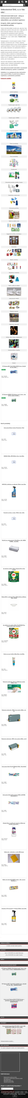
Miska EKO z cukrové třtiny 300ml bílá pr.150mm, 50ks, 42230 (14, 597)
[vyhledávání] (22, 2)
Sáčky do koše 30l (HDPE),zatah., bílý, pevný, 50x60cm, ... (13, 880)
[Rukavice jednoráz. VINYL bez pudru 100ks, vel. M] (13, 718)
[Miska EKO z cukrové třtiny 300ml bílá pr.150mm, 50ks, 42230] (13, 605)
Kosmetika (13, 246)
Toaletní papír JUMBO (14, 117)
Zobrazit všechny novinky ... (7, 1041)
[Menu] (2, 2)
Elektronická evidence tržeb (10, 1077)
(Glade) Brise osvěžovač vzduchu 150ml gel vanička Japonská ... (14, 824)
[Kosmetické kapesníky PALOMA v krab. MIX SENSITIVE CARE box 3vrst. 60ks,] (14, 1033)
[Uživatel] (19, 2)
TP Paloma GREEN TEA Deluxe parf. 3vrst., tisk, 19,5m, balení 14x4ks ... (14, 395)
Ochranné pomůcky (14, 208)
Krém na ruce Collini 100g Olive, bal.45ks (14, 654)
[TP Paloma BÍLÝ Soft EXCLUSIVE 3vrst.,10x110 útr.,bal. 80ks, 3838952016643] (13, 371)
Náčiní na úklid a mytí (14, 221)
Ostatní (14, 363)
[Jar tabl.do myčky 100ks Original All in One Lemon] (13, 576)
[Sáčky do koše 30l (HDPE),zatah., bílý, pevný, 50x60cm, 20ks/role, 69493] (13, 887)
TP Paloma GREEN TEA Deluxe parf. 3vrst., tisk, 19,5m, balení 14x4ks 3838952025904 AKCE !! (13, 969)
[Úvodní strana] (5, 2)
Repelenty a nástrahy (14, 272)
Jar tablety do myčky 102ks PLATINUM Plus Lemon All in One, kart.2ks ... (14, 626)
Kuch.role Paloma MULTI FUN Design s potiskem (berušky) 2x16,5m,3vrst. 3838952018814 (14, 1000)
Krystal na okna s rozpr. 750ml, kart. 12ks (14, 512)
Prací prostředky (14, 156)
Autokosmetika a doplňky (14, 350)
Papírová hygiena (14, 130)
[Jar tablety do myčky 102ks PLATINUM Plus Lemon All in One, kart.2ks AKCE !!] (13, 633)
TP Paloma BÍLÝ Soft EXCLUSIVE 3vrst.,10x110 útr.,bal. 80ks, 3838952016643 (14, 984)
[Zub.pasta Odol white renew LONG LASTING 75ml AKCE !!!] (13, 803)
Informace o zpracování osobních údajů (13, 1078)
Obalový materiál (14, 311)
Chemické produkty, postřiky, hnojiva (14, 182)
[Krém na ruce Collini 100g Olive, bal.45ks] (13, 661)
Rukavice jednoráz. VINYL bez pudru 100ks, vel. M (14, 711)
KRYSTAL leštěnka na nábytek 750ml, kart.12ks (14, 484)
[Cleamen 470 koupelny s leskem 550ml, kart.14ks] (13, 916)
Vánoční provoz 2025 (9, 1082)
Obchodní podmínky (8, 1080)
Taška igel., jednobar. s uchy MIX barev (14, 852)
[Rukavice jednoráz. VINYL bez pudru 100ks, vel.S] (13, 746)
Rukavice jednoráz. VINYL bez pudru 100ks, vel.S (14, 738)
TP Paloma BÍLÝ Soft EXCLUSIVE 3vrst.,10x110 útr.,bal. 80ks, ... (14, 367)
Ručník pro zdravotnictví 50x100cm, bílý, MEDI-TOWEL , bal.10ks (14, 541)
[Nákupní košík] (26, 2)
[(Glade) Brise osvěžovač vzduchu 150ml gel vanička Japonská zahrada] (13, 831)
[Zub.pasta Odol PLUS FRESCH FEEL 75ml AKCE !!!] (13, 774)
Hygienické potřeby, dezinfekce (14, 234)
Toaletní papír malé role (14, 105)
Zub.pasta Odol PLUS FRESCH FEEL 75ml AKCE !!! (14, 767)
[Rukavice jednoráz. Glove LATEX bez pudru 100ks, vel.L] (13, 688)
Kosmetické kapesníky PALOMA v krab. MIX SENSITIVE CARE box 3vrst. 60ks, (14, 1027)
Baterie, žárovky (14, 259)
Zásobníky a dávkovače (14, 195)
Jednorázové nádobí (14, 298)
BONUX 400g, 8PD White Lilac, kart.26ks (14, 456)
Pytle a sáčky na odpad (14, 285)
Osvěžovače (14, 169)
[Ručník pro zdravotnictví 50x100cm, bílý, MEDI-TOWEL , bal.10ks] (13, 548)
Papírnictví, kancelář (14, 324)
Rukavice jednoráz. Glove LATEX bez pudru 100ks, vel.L (14, 682)
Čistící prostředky (14, 143)
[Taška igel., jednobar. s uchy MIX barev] (13, 858)
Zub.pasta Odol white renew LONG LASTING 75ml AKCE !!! (14, 795)
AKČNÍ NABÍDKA (14, 92)
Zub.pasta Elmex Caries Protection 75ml (14, 427)
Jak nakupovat (7, 1079)
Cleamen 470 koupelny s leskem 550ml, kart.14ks (14, 908)
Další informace (21, 1094)
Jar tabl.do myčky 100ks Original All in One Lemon (14, 569)
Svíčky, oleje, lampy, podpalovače (14, 337)
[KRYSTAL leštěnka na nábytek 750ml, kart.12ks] (13, 492)
